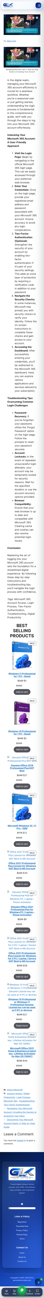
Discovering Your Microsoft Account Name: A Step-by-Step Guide (19, 1123)
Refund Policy (22, 1235)
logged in (21, 1140)
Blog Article (22, 1222)
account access (14, 1093)
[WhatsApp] (22, 1290)
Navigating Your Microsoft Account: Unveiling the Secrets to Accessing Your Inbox (20, 1112)
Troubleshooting (26, 1101)
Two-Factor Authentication (17, 1105)
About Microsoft (15, 1090)
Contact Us (22, 1261)
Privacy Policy (22, 1230)
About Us (22, 1257)
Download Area (22, 1226)
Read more (22, 1025)
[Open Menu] (38, 5)
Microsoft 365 (10, 1101)
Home (22, 1253)
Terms (22, 1239)
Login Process (23, 1097)
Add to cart (22, 692)
